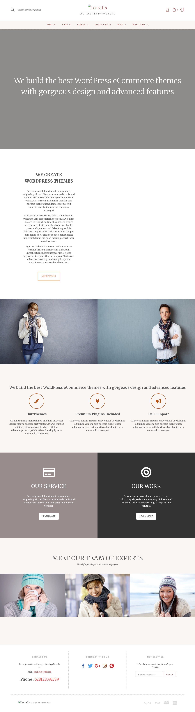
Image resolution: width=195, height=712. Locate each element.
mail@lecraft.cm (42, 671)
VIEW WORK (49, 276)
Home (50, 25)
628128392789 (47, 679)
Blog (120, 25)
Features (140, 25)
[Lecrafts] (97, 8)
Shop (65, 25)
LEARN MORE (48, 516)
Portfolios (101, 25)
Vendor (81, 25)
